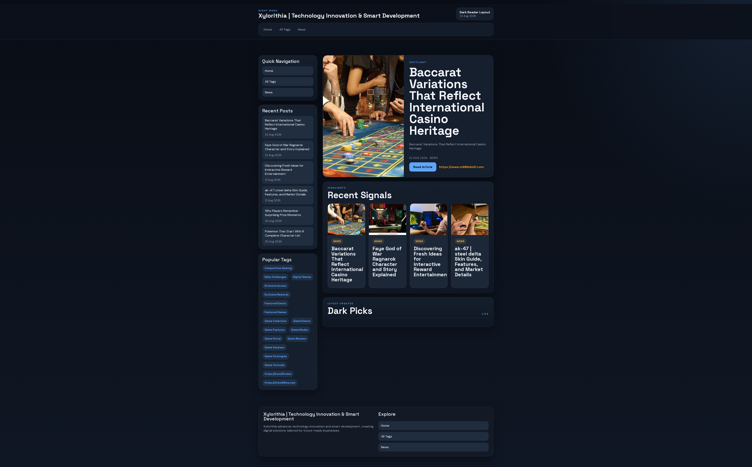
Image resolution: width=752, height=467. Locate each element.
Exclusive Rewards (276, 294)
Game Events (301, 321)
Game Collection (276, 321)
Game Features (275, 330)
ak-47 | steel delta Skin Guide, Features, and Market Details (469, 261)
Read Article (422, 167)
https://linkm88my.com (280, 382)
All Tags (284, 29)
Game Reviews (296, 338)
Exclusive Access (276, 285)
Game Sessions (274, 347)
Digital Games (302, 277)
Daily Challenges (275, 277)
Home (268, 29)
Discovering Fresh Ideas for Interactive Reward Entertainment (431, 261)
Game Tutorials (275, 365)
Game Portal (273, 338)
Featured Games (275, 312)
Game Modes (299, 330)
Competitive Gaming (278, 268)
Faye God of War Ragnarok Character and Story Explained (387, 261)
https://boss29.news (278, 374)
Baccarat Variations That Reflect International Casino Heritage (347, 264)
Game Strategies (276, 356)
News (302, 29)
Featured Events (275, 303)
